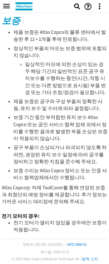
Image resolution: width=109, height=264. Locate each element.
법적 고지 (90, 258)
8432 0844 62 (77, 244)
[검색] (77, 6)
